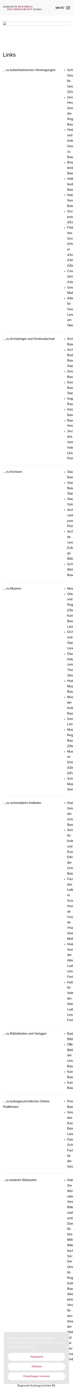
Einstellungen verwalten (36, 1376)
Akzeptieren (36, 1356)
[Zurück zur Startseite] (22, 8)
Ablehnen (36, 1366)
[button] (62, 8)
